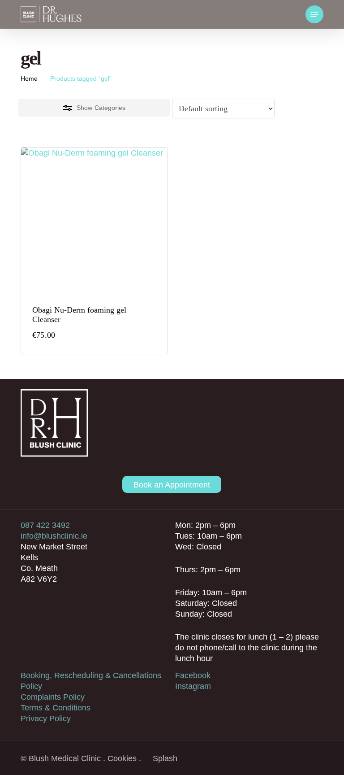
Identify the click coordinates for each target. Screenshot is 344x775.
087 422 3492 (45, 525)
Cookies (122, 758)
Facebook (193, 675)
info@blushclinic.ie (54, 535)
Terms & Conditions (55, 707)
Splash (165, 758)
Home (29, 78)
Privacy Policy (46, 718)
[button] (314, 14)
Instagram (193, 686)
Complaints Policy (53, 696)
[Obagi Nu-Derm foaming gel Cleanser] (94, 221)
